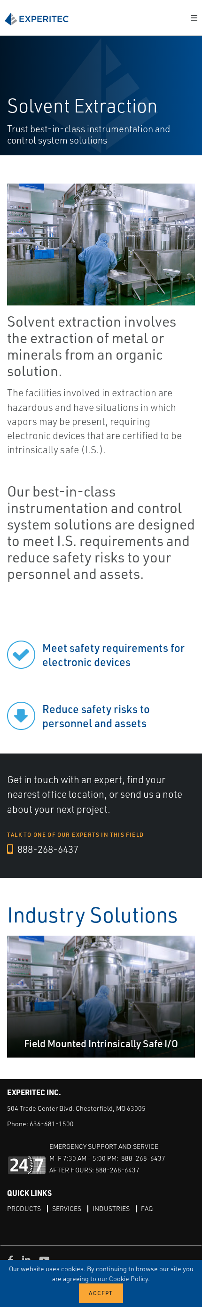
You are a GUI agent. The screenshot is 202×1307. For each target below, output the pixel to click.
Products (24, 1208)
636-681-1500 (52, 1124)
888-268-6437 (47, 849)
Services (66, 1208)
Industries (111, 1208)
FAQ (147, 1208)
